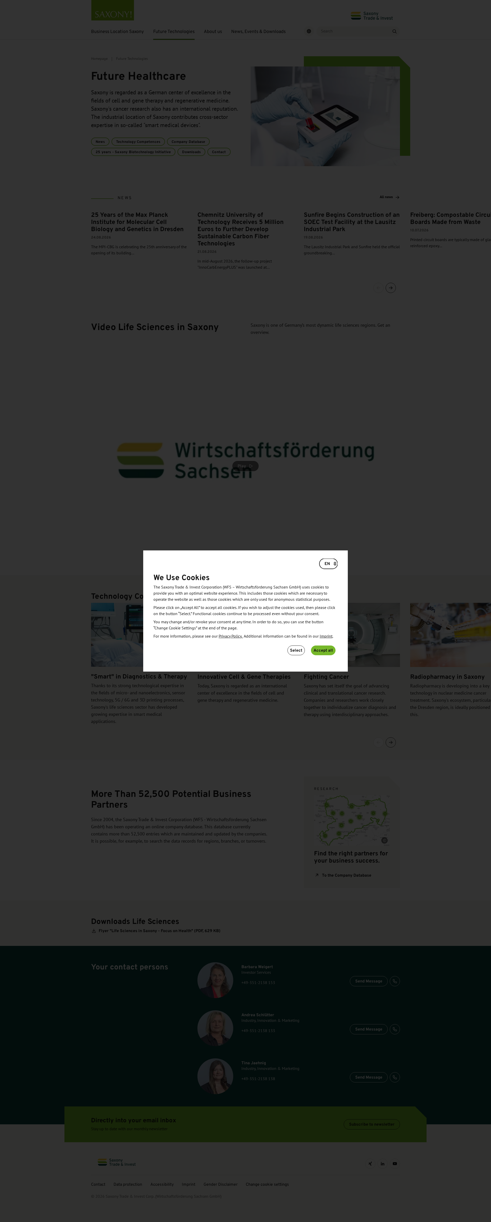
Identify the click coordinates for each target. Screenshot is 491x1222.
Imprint (326, 636)
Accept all (323, 650)
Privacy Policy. (231, 636)
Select (296, 650)
